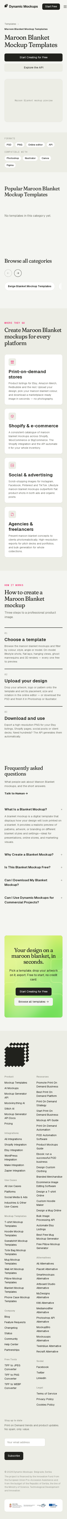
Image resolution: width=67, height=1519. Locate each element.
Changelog (10, 1327)
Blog (7, 1316)
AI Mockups (11, 1088)
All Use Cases (12, 1186)
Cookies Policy (45, 1404)
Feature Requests (15, 1322)
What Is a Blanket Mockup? (25, 809)
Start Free (51, 6)
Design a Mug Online (48, 1210)
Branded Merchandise (49, 1176)
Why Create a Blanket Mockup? (28, 854)
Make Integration (14, 1165)
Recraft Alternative (47, 1351)
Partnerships (12, 1350)
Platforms (10, 1191)
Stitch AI (9, 1108)
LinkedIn (41, 1378)
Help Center (11, 1344)
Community (11, 1338)
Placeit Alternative (47, 1269)
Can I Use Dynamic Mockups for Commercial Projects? (29, 900)
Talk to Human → (16, 793)
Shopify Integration (15, 1144)
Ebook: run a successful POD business (46, 1157)
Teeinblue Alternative (48, 1346)
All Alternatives (45, 1263)
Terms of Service (46, 1393)
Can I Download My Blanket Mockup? (25, 882)
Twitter (40, 1372)
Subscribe (14, 1455)
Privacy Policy (45, 1399)
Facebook (42, 1367)
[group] (33, 286)
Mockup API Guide (47, 1120)
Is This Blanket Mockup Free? (27, 867)
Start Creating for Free (33, 57)
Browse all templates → (33, 1001)
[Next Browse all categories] (18, 273)
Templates (10, 23)
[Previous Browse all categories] (8, 273)
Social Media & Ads (16, 1197)
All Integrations (13, 1139)
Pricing (8, 1123)
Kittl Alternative (45, 1303)
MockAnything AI (14, 1103)
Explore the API (33, 67)
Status (8, 1333)
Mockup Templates (15, 1082)
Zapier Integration (14, 1170)
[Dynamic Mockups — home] (21, 6)
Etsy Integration (13, 1150)
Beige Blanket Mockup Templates (29, 286)
